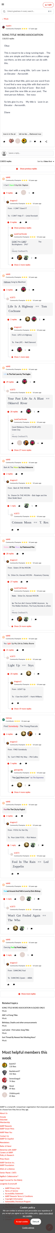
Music (6, 19)
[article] (27, 186)
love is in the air (9, 134)
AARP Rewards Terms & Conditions (19, 1196)
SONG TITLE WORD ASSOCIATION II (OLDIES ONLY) (23, 1008)
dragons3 (13, 201)
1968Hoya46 (14, 1093)
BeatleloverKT (14, 1071)
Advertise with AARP (8, 1150)
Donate (3, 1117)
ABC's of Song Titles (10, 1015)
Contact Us (4, 1136)
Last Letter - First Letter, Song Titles (15, 1030)
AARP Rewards (6, 1126)
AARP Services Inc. (7, 1163)
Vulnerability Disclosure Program (18, 1202)
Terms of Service (11, 1191)
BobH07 (12, 1064)
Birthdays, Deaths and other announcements (19, 1023)
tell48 (8, 177)
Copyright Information (14, 1199)
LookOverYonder (20, 234)
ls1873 (12, 297)
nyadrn (8, 26)
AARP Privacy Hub (12, 1188)
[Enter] (4, 11)
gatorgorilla (18, 770)
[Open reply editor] (27, 153)
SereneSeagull (14, 1079)
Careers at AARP (6, 1153)
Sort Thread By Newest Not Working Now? (19, 1037)
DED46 (9, 718)
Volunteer (4, 1120)
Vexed (11, 1086)
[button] (2, 5)
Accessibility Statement (14, 1194)
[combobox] (27, 11)
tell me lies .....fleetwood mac (30, 134)
